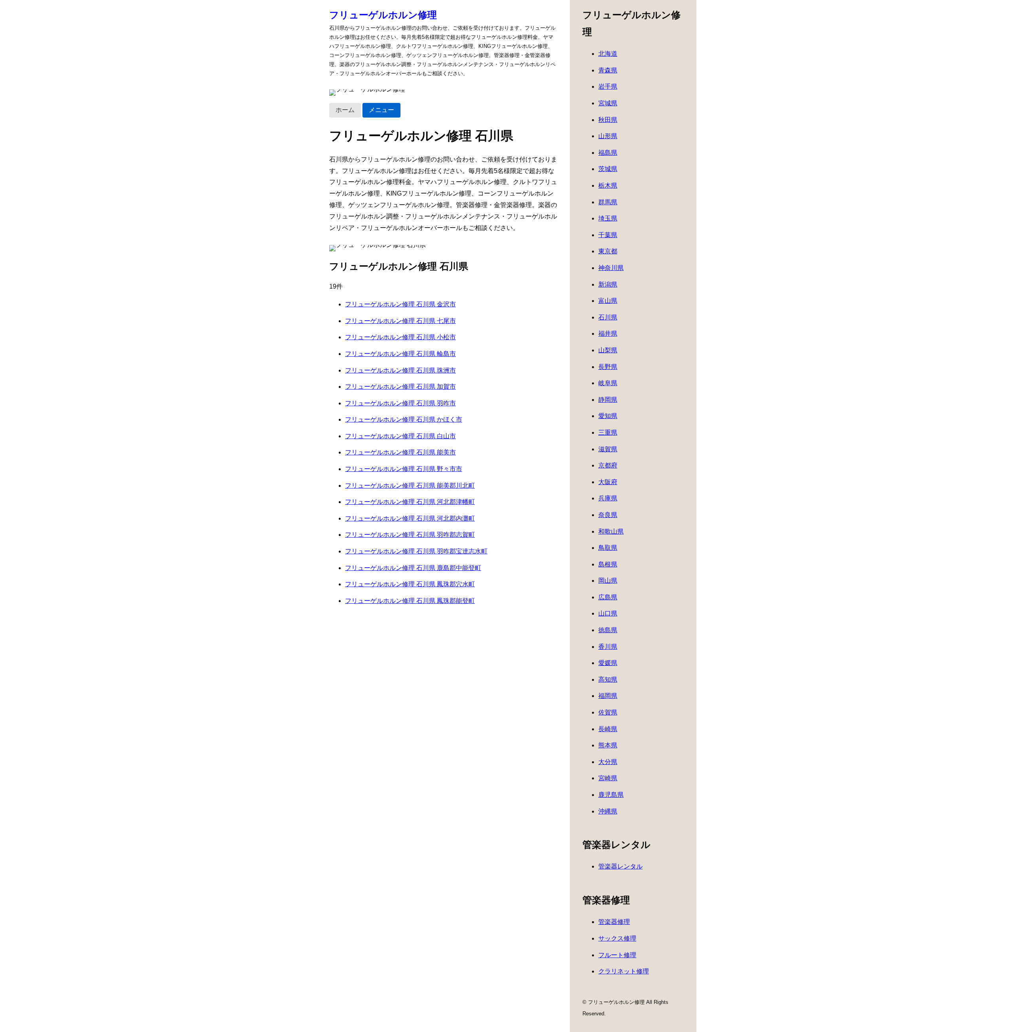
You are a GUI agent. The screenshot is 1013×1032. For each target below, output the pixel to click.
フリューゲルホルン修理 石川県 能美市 (400, 452)
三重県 (607, 432)
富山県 (607, 300)
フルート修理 (617, 955)
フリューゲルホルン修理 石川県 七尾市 (400, 320)
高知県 (607, 679)
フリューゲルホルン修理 (383, 15)
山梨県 (607, 350)
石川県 (607, 317)
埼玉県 (607, 218)
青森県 (607, 70)
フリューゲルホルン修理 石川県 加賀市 (400, 386)
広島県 (607, 597)
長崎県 (607, 729)
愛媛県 (607, 662)
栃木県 (607, 185)
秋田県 (607, 119)
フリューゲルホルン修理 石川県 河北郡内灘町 (410, 518)
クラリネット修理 (623, 971)
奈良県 (607, 514)
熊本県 (607, 745)
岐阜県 (607, 383)
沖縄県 (607, 811)
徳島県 (607, 630)
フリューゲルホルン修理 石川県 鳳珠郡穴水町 (410, 584)
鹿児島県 (611, 794)
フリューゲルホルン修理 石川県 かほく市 (403, 419)
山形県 (607, 136)
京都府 (607, 465)
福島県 (607, 152)
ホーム (345, 109)
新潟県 (607, 284)
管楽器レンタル (620, 866)
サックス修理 (617, 938)
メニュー (381, 109)
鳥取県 (607, 547)
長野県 (607, 366)
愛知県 (607, 415)
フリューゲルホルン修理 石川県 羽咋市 (400, 403)
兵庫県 (607, 498)
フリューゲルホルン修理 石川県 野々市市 (403, 469)
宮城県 (607, 103)
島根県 (607, 564)
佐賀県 (607, 712)
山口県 (607, 613)
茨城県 (607, 168)
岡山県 (607, 580)
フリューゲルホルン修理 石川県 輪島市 (400, 353)
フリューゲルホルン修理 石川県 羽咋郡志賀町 (410, 534)
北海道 (607, 53)
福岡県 (607, 695)
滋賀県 (607, 449)
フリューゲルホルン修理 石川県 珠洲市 (400, 370)
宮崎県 (607, 778)
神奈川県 (611, 267)
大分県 (607, 761)
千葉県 (607, 235)
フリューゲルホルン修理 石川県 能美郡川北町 (410, 485)
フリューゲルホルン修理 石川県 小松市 (400, 337)
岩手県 (607, 86)
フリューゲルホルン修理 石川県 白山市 (400, 436)
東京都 (607, 251)
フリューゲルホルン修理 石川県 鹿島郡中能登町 (413, 567)
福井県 (607, 333)
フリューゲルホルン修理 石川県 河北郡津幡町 (410, 501)
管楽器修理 (614, 921)
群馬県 (607, 202)
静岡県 (607, 399)
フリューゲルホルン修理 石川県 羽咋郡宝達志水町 (416, 551)
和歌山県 (611, 531)
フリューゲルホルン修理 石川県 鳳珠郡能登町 (410, 600)
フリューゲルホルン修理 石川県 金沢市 (400, 304)
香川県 (607, 646)
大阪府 (607, 482)
